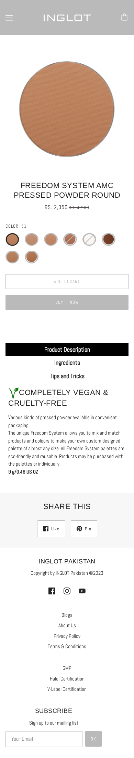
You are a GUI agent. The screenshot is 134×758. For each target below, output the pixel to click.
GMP (67, 668)
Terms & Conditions (67, 646)
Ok (93, 739)
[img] (51, 591)
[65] (12, 257)
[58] (70, 239)
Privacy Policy (67, 636)
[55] (31, 239)
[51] (12, 239)
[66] (31, 257)
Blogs (67, 615)
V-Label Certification (67, 689)
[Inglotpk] (67, 17)
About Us (67, 625)
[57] (51, 239)
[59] (89, 239)
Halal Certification (67, 678)
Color (12, 226)
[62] (108, 239)
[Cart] (125, 17)
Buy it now (67, 302)
